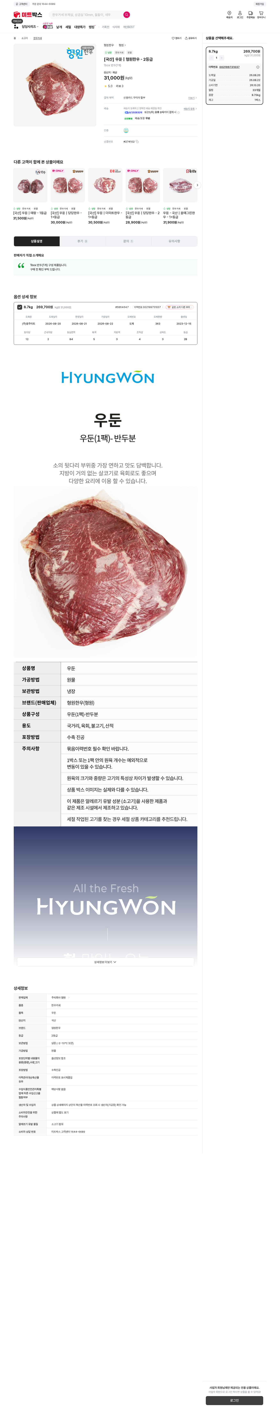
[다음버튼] (197, 185)
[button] (178, 112)
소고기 (25, 38)
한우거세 (37, 38)
